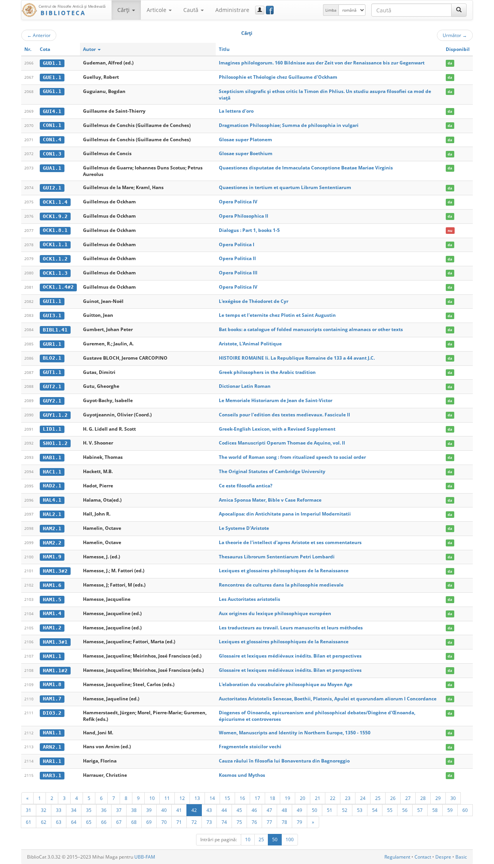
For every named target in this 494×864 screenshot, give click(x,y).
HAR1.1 (52, 761)
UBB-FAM (144, 857)
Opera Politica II (237, 258)
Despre (443, 857)
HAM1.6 (52, 585)
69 (149, 822)
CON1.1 (52, 125)
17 (257, 798)
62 (43, 822)
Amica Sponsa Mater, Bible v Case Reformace (270, 500)
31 (28, 810)
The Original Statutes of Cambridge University (272, 471)
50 (314, 810)
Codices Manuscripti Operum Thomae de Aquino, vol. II (282, 443)
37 (119, 810)
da (450, 63)
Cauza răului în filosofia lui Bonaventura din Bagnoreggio (284, 760)
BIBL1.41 (55, 330)
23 (347, 798)
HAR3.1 (52, 775)
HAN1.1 (52, 732)
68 (134, 822)
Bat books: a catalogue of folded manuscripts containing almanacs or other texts (311, 329)
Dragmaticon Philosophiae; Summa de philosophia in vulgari (289, 125)
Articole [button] (157, 10)
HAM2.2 (52, 543)
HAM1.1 (52, 656)
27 (408, 798)
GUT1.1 (52, 372)
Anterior (39, 35)
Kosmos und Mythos (242, 775)
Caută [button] (191, 10)
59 (450, 810)
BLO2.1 (52, 358)
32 (43, 810)
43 (209, 810)
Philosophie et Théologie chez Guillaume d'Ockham (278, 77)
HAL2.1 (52, 514)
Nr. (27, 49)
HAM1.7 (52, 699)
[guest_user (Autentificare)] (259, 10)
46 (254, 810)
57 (420, 810)
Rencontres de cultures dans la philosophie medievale (281, 585)
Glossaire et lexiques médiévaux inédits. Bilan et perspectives (290, 656)
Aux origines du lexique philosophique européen (275, 613)
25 (378, 798)
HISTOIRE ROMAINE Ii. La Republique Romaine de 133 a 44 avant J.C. (297, 358)
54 (374, 810)
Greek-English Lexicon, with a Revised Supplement (277, 429)
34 (73, 810)
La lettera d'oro (236, 111)
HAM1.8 (52, 684)
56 (405, 810)
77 (269, 822)
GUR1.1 (52, 344)
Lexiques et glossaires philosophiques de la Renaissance (284, 570)
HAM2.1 (52, 528)
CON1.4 (52, 139)
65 (88, 822)
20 (302, 798)
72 (194, 822)
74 (224, 822)
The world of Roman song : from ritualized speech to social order (292, 457)
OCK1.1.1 (55, 244)
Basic (461, 857)
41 (179, 810)
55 (389, 810)
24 (362, 798)
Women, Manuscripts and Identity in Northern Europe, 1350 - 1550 (294, 732)
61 (28, 822)
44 (224, 810)
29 (438, 798)
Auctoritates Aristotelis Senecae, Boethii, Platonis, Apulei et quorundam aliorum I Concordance (327, 698)
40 (164, 810)
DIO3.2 (52, 713)
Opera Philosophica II (243, 216)
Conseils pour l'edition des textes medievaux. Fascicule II (284, 414)
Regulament (397, 857)
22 (332, 798)
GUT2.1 (52, 386)
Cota (45, 49)
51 (329, 810)
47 (269, 810)
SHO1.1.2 (55, 443)
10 (152, 798)
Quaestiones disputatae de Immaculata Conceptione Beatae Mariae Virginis (306, 167)
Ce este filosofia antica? (245, 485)
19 (287, 798)
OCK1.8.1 (55, 230)
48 (284, 810)
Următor (455, 35)
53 (359, 810)
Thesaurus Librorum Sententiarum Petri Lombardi (277, 556)
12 (182, 798)
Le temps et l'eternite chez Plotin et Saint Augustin (277, 315)
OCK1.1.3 (55, 273)
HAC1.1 (52, 472)
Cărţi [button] (124, 10)
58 (435, 810)
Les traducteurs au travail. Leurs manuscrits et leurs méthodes (291, 627)
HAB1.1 (52, 457)
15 (227, 798)
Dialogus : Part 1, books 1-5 (249, 230)
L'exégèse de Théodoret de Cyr (253, 301)
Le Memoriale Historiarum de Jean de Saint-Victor (275, 400)
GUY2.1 (52, 401)
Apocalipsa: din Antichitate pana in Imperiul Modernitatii (285, 514)
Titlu (224, 49)
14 (212, 798)
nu (450, 230)
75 (239, 822)
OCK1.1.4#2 (58, 287)
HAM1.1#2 (55, 670)
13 (197, 798)
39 (149, 810)
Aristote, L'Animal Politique (250, 343)
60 (465, 810)
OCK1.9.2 (55, 216)
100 (290, 839)
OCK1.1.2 (55, 259)
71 (179, 822)
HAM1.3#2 (55, 571)
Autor (90, 49)
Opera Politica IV (238, 201)
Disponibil (458, 49)
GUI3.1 (52, 315)
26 (393, 798)
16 (242, 798)
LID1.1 (52, 429)
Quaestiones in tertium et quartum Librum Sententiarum (285, 187)
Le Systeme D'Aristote (244, 528)
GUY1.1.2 (55, 415)
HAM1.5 (52, 599)
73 (209, 822)
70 (164, 822)
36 (104, 810)
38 (134, 810)
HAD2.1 (52, 486)
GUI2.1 (52, 188)
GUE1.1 (52, 77)
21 (317, 798)
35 (88, 810)
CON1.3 (52, 154)
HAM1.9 (52, 557)
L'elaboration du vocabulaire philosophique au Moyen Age (285, 684)
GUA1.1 (52, 168)
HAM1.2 (52, 628)
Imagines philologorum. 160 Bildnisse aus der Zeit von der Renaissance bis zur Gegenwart (322, 62)
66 (104, 822)
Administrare (232, 10)
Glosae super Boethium (245, 153)
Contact (422, 857)
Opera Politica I (236, 244)
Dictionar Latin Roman (245, 386)
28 (423, 798)
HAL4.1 (52, 500)
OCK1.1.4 (55, 202)
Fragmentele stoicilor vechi (250, 746)
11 (167, 798)
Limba (331, 10)
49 (299, 810)
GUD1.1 (52, 63)
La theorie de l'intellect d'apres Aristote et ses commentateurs (290, 542)
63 (58, 822)
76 (254, 822)
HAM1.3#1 (55, 642)
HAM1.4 (52, 613)
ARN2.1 (52, 747)
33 (58, 810)
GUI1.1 (52, 301)
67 (119, 822)
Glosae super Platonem (245, 139)
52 (344, 810)
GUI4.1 (52, 111)
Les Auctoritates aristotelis (249, 599)
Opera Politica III (238, 272)
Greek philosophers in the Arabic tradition (267, 372)
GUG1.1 (52, 91)
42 (194, 810)
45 (239, 810)
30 (453, 798)
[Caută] (459, 10)
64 (73, 822)
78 (284, 822)
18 (272, 798)
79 (299, 822)
